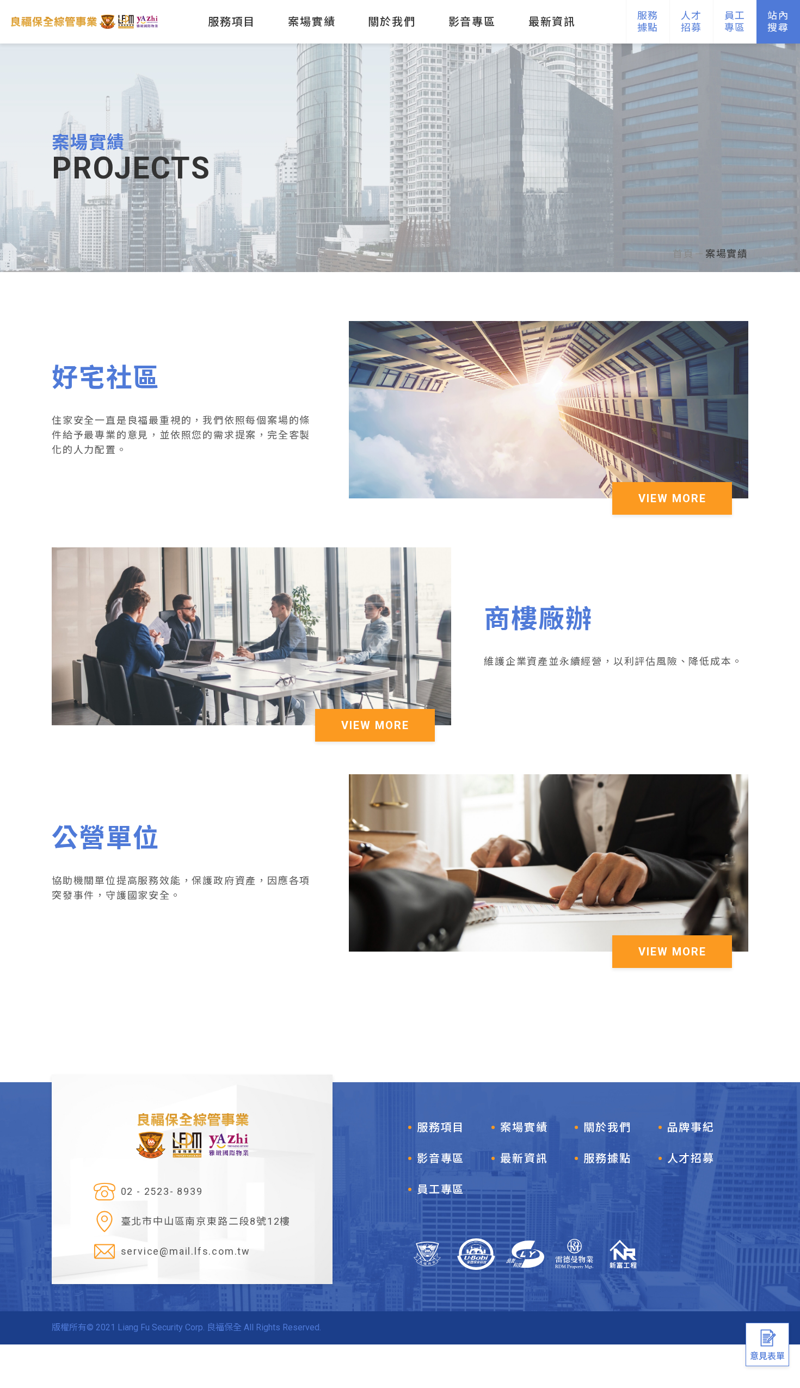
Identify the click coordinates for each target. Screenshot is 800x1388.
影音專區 (440, 1158)
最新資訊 (523, 1158)
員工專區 (440, 1189)
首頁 (683, 254)
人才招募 (691, 1158)
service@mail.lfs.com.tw (185, 1251)
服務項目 (440, 1127)
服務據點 (607, 1158)
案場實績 (726, 254)
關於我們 (607, 1127)
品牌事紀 (691, 1127)
